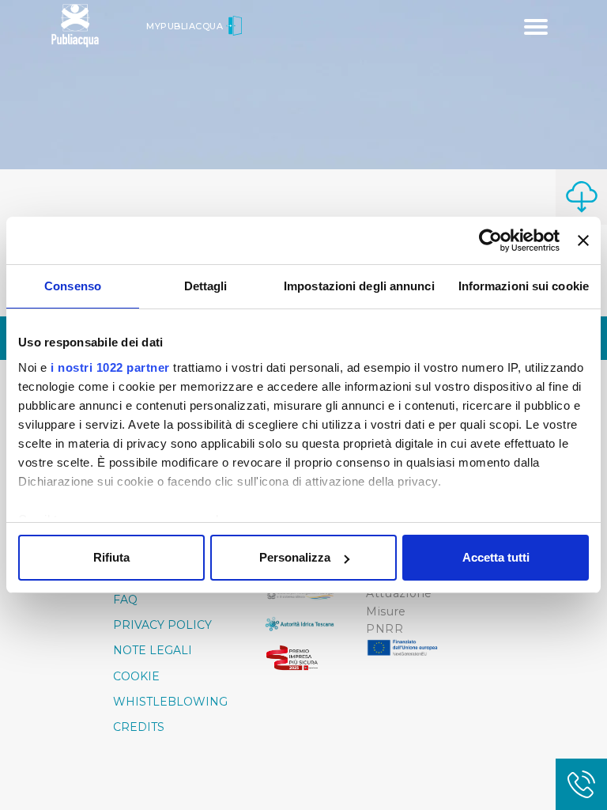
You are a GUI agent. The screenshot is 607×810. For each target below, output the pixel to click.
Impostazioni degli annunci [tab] (359, 286)
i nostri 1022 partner (110, 367)
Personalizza (294, 557)
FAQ (125, 599)
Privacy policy (162, 625)
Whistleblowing (170, 702)
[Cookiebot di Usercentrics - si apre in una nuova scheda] (490, 240)
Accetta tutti (496, 557)
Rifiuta (111, 557)
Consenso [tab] (72, 286)
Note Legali (152, 650)
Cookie (136, 676)
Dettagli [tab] (206, 286)
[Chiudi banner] (583, 240)
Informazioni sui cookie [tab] (523, 286)
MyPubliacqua (186, 26)
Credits (138, 727)
